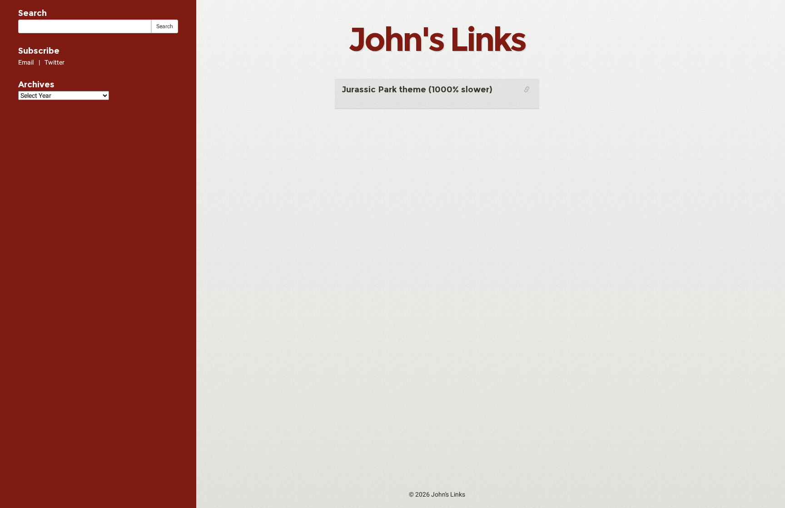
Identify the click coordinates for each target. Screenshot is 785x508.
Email (26, 62)
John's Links (436, 39)
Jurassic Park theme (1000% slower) (417, 90)
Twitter (55, 62)
